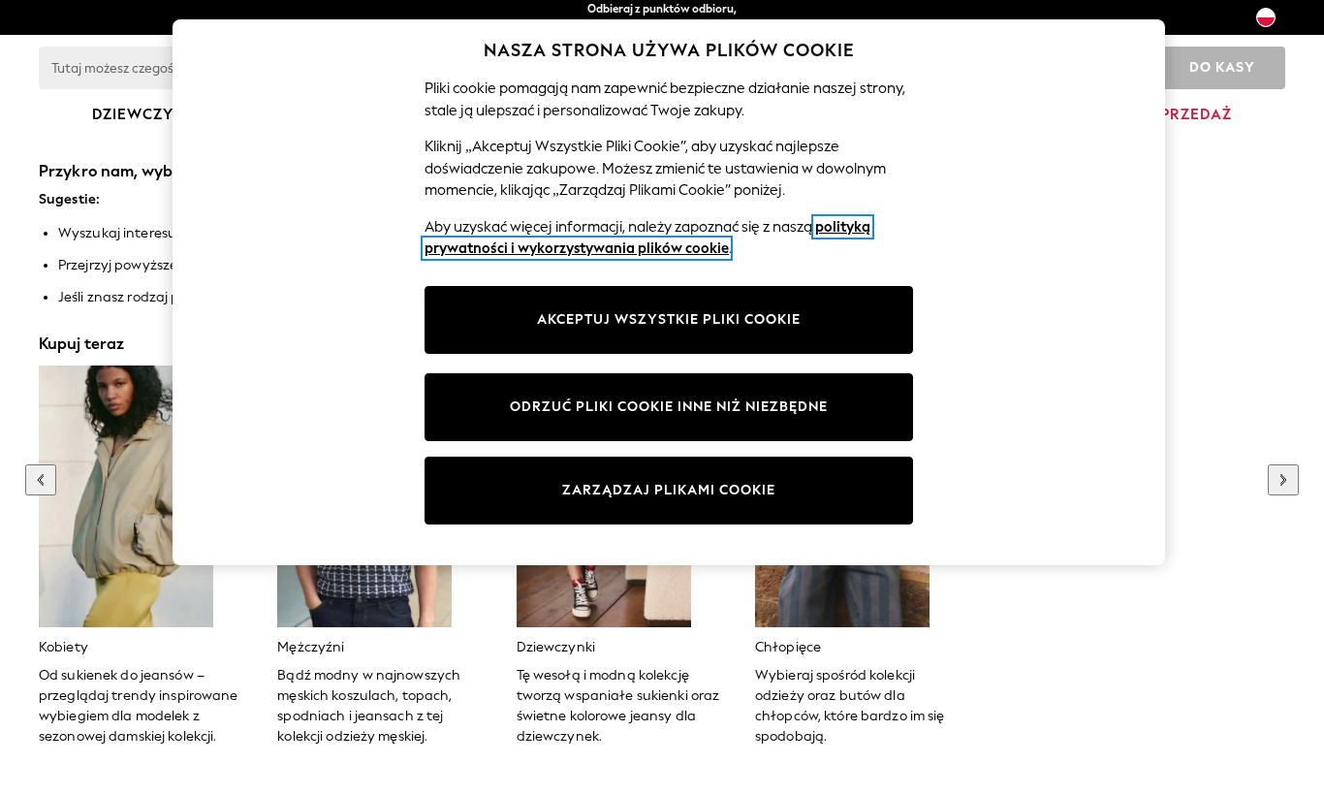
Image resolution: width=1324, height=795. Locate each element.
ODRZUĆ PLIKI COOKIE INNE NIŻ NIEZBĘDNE (669, 406)
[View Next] (1283, 479)
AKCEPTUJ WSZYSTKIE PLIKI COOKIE (669, 319)
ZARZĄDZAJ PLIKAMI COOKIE (668, 490)
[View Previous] (40, 479)
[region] (669, 292)
